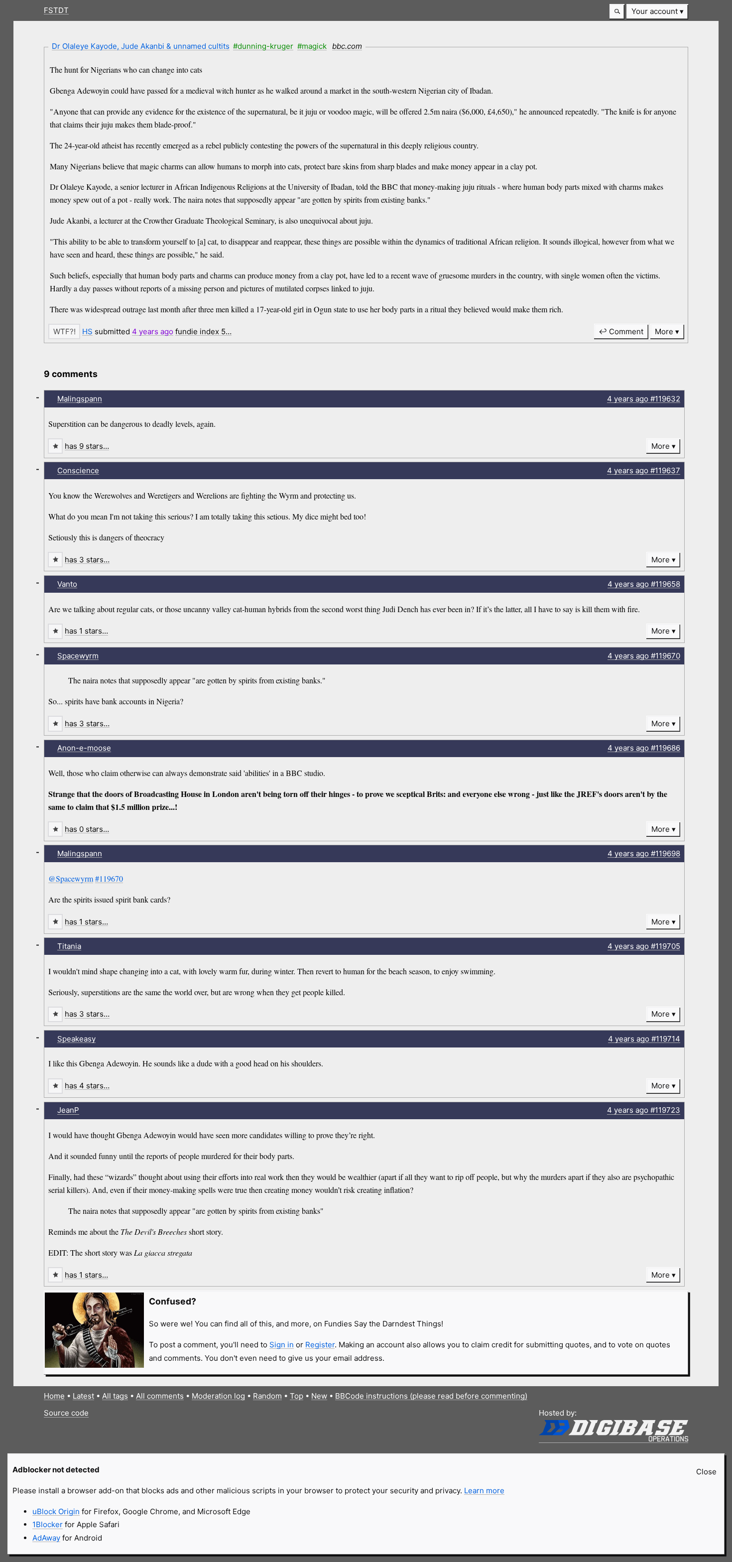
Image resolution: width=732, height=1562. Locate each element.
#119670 (109, 878)
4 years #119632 (643, 398)
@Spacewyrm (70, 878)
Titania (69, 946)
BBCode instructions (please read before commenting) (431, 1396)
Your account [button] (654, 11)
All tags (115, 1396)
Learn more (484, 1490)
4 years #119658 (644, 584)
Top (296, 1396)
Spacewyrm (78, 655)
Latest (83, 1396)
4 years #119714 (644, 1038)
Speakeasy (76, 1038)
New (319, 1396)
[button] (617, 11)
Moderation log (218, 1396)
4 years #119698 (644, 853)
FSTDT (56, 10)
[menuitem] (657, 11)
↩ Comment (621, 331)
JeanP (68, 1110)
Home (54, 1396)
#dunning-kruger (263, 46)
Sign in (281, 1344)
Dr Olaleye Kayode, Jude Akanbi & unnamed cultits (141, 46)
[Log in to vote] (64, 331)
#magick (312, 46)
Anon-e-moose (84, 748)
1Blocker (47, 1524)
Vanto (67, 584)
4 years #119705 (644, 946)
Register (320, 1344)
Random (267, 1396)
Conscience (78, 470)
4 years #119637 (643, 470)
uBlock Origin (56, 1511)
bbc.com (347, 46)
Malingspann (79, 398)
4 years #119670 (644, 655)
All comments (160, 1396)
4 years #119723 (643, 1110)
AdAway (46, 1538)
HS (87, 331)
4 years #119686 (644, 748)
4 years (152, 331)
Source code (66, 1413)
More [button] (664, 331)
